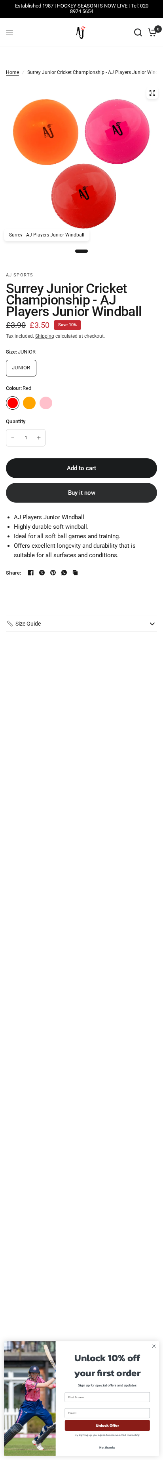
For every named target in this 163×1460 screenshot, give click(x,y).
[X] (42, 572)
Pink (46, 403)
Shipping (44, 336)
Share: (13, 572)
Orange (29, 403)
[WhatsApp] (64, 572)
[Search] (138, 32)
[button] (23, 623)
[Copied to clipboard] (75, 572)
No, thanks (107, 1447)
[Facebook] (31, 572)
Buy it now (81, 492)
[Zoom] (152, 93)
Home (12, 72)
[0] (151, 32)
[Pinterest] (53, 572)
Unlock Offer (107, 1425)
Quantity (15, 421)
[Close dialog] (153, 1346)
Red (12, 403)
